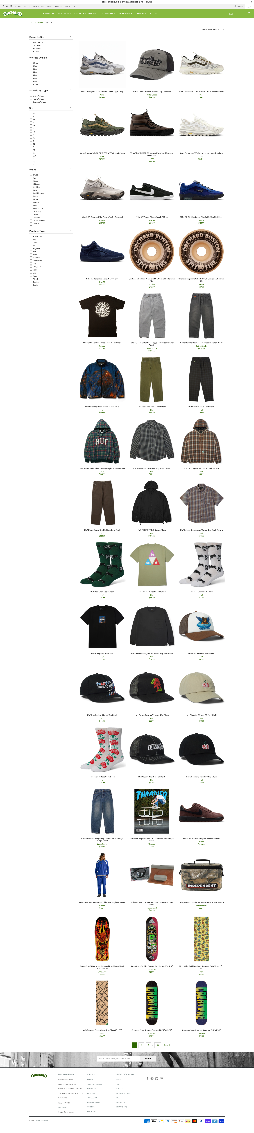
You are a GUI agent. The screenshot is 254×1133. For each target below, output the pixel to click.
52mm (35, 66)
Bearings (35, 282)
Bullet (34, 205)
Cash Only (36, 211)
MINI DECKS (37, 42)
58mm (35, 81)
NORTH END (91, 1111)
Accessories (37, 236)
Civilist (35, 214)
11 (33, 159)
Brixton (35, 199)
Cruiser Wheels (38, 96)
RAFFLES (58, 7)
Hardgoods (36, 267)
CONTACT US (38, 7)
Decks (34, 270)
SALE (152, 13)
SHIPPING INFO (121, 1107)
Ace (34, 178)
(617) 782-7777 (24, 7)
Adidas (35, 181)
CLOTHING (92, 13)
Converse (36, 217)
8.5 (33, 144)
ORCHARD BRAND (125, 13)
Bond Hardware (38, 193)
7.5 (33, 138)
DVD (34, 242)
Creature (35, 223)
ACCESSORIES (107, 13)
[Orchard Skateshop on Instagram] (11, 7)
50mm (35, 63)
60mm (35, 84)
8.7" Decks (36, 48)
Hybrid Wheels (38, 99)
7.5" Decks (36, 45)
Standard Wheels (39, 102)
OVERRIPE (141, 13)
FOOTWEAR (79, 13)
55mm (35, 75)
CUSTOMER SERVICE (123, 1093)
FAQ (117, 1098)
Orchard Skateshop (41, 1120)
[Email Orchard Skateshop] (15, 7)
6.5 (33, 132)
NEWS (49, 7)
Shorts (35, 285)
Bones (35, 196)
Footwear (36, 257)
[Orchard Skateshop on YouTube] (7, 7)
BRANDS (47, 13)
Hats (34, 245)
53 (158, 1045)
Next (166, 1045)
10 (33, 153)
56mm (35, 78)
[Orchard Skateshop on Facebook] (3, 7)
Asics (34, 190)
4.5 (33, 119)
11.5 (33, 162)
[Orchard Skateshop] (22, 13)
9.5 (33, 150)
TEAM (118, 1084)
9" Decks (35, 51)
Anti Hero (36, 187)
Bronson (35, 202)
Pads (34, 251)
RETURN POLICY (122, 1102)
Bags (34, 239)
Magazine (36, 248)
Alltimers (36, 184)
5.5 (33, 125)
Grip (34, 273)
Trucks (34, 276)
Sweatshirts (37, 260)
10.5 (34, 156)
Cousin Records (38, 220)
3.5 (33, 113)
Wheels (35, 279)
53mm (35, 69)
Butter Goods (37, 208)
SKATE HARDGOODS (61, 13)
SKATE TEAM (70, 7)
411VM (35, 175)
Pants (34, 254)
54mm (35, 72)
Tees (34, 264)
